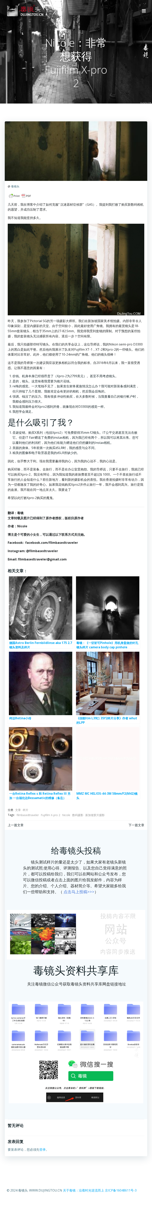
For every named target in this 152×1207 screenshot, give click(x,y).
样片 (25, 810)
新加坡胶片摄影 (95, 815)
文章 (18, 810)
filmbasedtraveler (28, 815)
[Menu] (144, 11)
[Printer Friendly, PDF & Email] (20, 196)
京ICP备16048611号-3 (121, 1190)
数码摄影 (77, 815)
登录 (42, 1149)
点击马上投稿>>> (79, 891)
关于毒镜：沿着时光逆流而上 (83, 1190)
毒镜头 (15, 186)
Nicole (66, 815)
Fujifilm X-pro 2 (50, 815)
